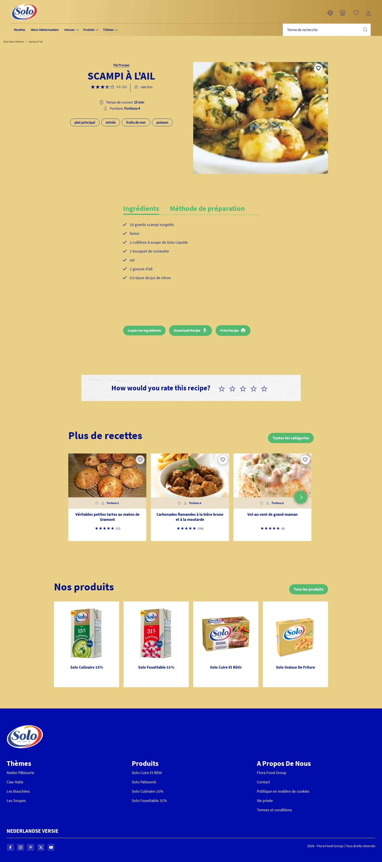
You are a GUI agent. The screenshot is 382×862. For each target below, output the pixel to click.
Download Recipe (187, 330)
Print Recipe (229, 330)
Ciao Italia (15, 781)
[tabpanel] (191, 254)
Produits (88, 30)
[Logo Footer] (25, 727)
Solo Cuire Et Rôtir (147, 772)
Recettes (19, 30)
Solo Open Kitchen (13, 41)
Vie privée (265, 800)
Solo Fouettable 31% (149, 800)
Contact (263, 781)
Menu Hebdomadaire (45, 30)
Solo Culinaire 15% (147, 791)
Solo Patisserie (144, 781)
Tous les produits (308, 589)
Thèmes (108, 30)
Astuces (69, 30)
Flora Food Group (271, 772)
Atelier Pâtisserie (20, 772)
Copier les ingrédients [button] (144, 330)
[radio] (223, 388)
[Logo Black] (24, 2)
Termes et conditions (274, 809)
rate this (146, 87)
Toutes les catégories (291, 437)
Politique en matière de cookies (283, 791)
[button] (330, 13)
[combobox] (327, 30)
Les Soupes (16, 800)
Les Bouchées (18, 791)
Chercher (365, 29)
